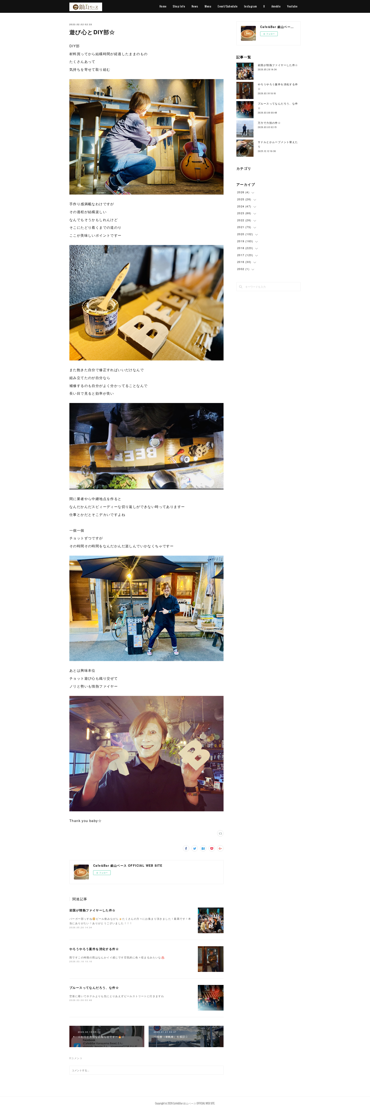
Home (163, 6)
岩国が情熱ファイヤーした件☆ (92, 910)
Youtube (292, 6)
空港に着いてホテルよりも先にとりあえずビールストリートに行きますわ (116, 996)
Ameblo (276, 6)
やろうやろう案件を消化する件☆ (94, 949)
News (195, 6)
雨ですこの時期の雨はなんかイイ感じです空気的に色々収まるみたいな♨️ (117, 957)
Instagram (250, 6)
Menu (208, 6)
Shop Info (179, 6)
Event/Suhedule (228, 6)
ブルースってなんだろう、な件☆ (94, 987)
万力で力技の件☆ (269, 122)
